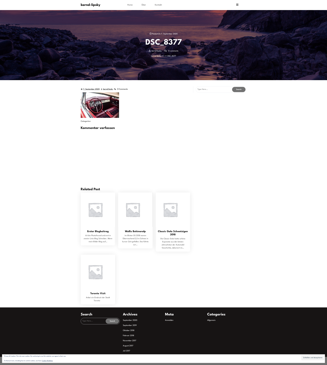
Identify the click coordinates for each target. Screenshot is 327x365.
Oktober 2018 (128, 330)
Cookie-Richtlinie (47, 361)
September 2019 (130, 325)
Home (130, 5)
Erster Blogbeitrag (98, 231)
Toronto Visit (98, 293)
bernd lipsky (108, 89)
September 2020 (130, 320)
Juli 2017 (126, 351)
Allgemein (211, 320)
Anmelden (169, 320)
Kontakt (158, 5)
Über (144, 5)
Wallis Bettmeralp (135, 231)
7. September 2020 (91, 89)
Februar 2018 (128, 336)
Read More (96, 209)
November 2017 (129, 341)
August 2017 (128, 346)
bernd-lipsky (90, 5)
